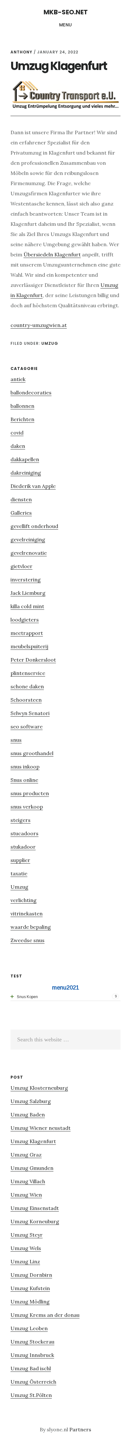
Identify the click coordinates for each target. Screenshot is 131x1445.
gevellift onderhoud (34, 526)
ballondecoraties (31, 392)
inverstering (25, 579)
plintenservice (27, 673)
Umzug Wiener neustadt (40, 1128)
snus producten (29, 793)
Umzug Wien (26, 1194)
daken (17, 446)
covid (17, 432)
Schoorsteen (26, 700)
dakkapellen (24, 459)
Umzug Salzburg (30, 1101)
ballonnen (22, 406)
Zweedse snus (27, 940)
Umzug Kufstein (30, 1288)
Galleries (21, 513)
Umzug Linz (25, 1261)
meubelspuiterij (29, 646)
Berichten (22, 419)
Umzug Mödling (30, 1301)
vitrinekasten (26, 913)
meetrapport (26, 633)
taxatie (18, 873)
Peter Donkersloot (33, 660)
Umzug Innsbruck (32, 1355)
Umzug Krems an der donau (44, 1315)
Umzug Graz (26, 1154)
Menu (65, 25)
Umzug (49, 343)
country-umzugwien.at (38, 325)
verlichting (23, 900)
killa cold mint (27, 606)
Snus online (24, 780)
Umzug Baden (27, 1114)
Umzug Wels (25, 1248)
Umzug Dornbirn (31, 1275)
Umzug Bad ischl (30, 1368)
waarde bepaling (30, 927)
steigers (20, 820)
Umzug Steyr (26, 1235)
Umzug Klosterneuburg (39, 1088)
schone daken (27, 686)
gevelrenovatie (28, 553)
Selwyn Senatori (30, 713)
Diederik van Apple (33, 486)
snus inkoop (24, 766)
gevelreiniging (27, 539)
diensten (21, 499)
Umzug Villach (27, 1181)
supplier (20, 860)
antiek (17, 379)
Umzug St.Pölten (31, 1395)
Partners (80, 1429)
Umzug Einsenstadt (34, 1208)
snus (16, 740)
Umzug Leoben (29, 1328)
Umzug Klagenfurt (33, 1141)
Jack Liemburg (27, 593)
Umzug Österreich (33, 1382)
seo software (26, 726)
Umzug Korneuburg (34, 1221)
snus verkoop (26, 806)
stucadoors (24, 833)
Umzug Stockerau (32, 1341)
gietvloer (21, 566)
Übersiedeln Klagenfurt (52, 254)
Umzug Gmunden (31, 1168)
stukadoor (23, 847)
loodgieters (24, 619)
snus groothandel (31, 753)
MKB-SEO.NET (66, 12)
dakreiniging (25, 472)
